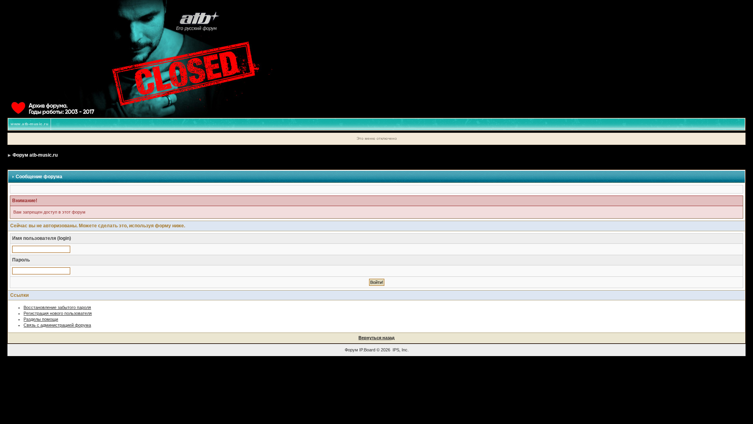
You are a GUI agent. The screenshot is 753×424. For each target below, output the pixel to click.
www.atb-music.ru (29, 124)
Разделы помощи (41, 319)
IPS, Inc (400, 349)
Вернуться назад (376, 337)
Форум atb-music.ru (35, 155)
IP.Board (367, 349)
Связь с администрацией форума (57, 325)
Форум (351, 349)
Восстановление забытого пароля (57, 307)
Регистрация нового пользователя (58, 313)
